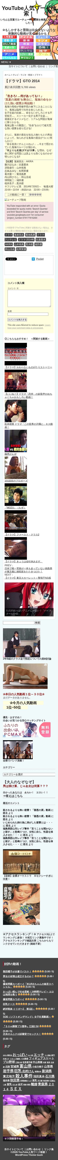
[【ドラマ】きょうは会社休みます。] (16, 538)
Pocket (40, 259)
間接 (25, 1084)
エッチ (39, 1055)
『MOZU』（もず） (15, 507)
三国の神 (18, 1062)
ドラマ (8, 234)
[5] (40, 194)
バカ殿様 (24, 1059)
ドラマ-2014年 (26, 239)
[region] (29, 599)
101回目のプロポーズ (16, 481)
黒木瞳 (29, 244)
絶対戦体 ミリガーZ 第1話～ (19, 1009)
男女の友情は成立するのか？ (18, 976)
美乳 (34, 1080)
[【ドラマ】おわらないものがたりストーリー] (16, 344)
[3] (35, 194)
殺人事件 (24, 1075)
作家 (44, 1062)
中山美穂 (37, 1062)
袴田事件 (46, 1081)
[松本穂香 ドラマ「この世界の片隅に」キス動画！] (16, 401)
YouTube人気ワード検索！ (29, 11)
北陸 (7, 1066)
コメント (13, 288)
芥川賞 (40, 1081)
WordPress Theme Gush (29, 1155)
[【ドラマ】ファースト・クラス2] (16, 511)
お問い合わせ (38, 66)
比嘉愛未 (41, 239)
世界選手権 (27, 1062)
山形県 (48, 1066)
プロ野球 (9, 1062)
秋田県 (15, 1080)
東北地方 (9, 1076)
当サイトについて (18, 66)
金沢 (20, 1084)
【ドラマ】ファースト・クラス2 (22, 534)
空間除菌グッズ (26, 1081)
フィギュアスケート (41, 1058)
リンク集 (53, 66)
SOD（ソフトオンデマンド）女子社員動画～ (27, 1016)
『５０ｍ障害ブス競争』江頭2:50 (21, 1026)
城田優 (38, 244)
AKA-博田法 (7, 1055)
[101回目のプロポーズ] (16, 458)
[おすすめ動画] (9, 36)
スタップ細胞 (15, 1059)
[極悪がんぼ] (16, 431)
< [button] (8, 598)
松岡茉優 (21, 249)
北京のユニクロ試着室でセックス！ (22, 1034)
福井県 (6, 1080)
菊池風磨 (30, 234)
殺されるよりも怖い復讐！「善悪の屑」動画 (27, 810)
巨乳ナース (9, 1004)
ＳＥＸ (16, 1088)
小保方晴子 (37, 1066)
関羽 (28, 1084)
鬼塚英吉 (19, 234)
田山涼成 (10, 249)
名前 (10, 311)
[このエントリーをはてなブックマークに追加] (33, 259)
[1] (30, 194)
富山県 (26, 1066)
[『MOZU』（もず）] (16, 484)
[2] (33, 194)
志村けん (28, 1071)
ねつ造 (30, 1055)
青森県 (43, 1084)
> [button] (50, 598)
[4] (38, 194)
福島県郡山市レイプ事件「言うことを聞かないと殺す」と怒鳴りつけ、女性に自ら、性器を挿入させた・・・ (28, 831)
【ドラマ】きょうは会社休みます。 (24, 561)
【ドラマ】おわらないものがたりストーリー (28, 367)
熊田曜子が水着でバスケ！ (17, 971)
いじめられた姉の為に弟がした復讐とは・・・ (28, 822)
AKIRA (8, 244)
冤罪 (48, 1062)
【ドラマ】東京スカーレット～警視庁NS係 (28, 578)
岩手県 (8, 1071)
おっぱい (20, 1055)
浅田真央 (39, 1076)
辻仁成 (14, 1084)
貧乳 (9, 1084)
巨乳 (18, 1071)
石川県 (50, 1076)
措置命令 (38, 1071)
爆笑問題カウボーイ (13, 999)
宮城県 (15, 1066)
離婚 (34, 1084)
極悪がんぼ (11, 454)
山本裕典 (19, 244)
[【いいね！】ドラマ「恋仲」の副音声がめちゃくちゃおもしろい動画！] (16, 371)
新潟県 (47, 1071)
